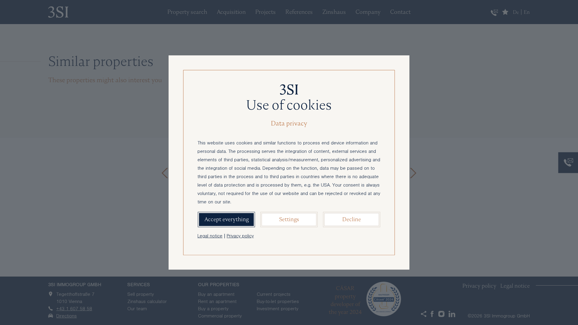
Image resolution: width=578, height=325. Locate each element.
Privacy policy (240, 236)
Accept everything (226, 219)
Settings (289, 219)
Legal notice (209, 236)
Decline (351, 219)
